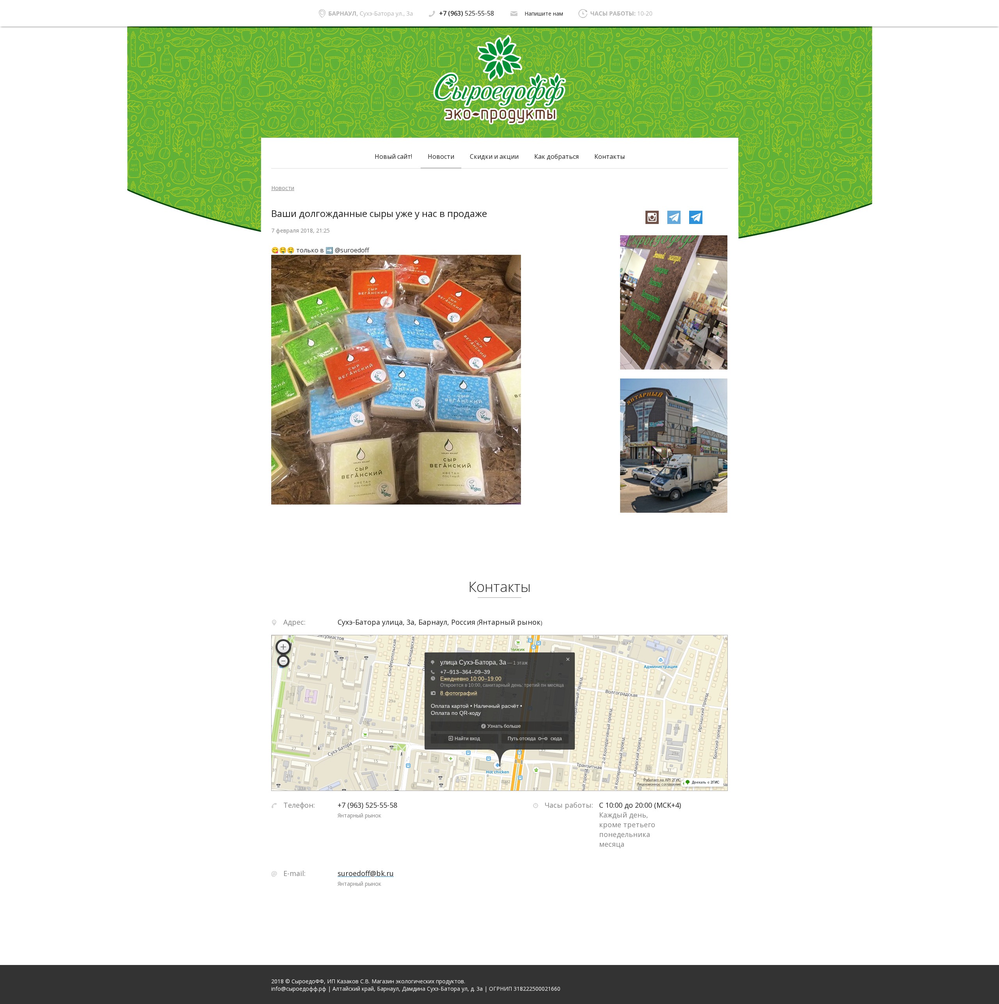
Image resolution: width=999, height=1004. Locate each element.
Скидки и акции (494, 156)
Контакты (609, 156)
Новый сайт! (393, 156)
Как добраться (556, 156)
